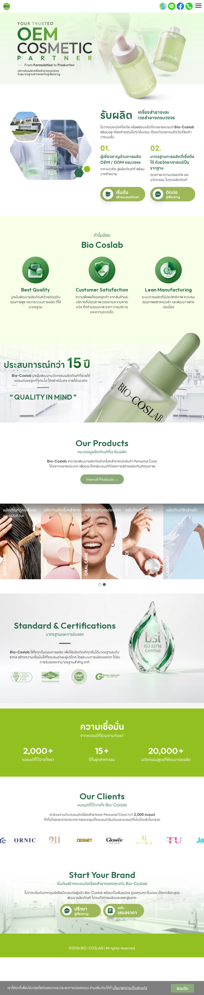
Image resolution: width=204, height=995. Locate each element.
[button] (100, 584)
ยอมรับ (182, 988)
